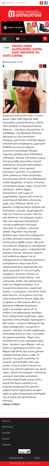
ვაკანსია (6, 439)
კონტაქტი (6, 445)
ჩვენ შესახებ (7, 427)
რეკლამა (6, 433)
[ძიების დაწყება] (45, 38)
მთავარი (6, 421)
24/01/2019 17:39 (13, 62)
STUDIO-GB (29, 458)
